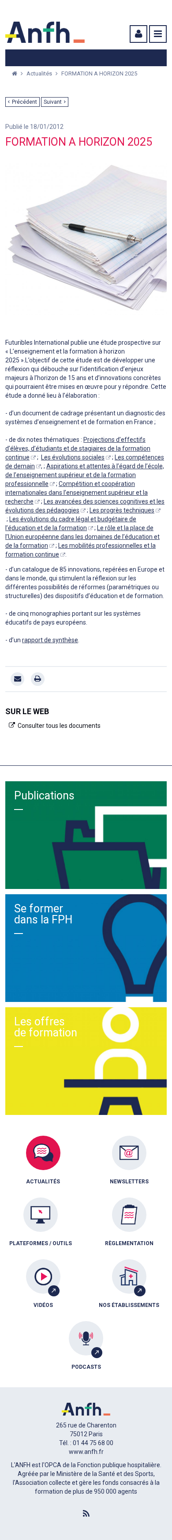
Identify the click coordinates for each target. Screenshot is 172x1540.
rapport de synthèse (50, 640)
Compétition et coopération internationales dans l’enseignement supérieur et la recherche (76, 492)
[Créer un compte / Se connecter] (137, 34)
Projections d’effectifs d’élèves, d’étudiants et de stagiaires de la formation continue (77, 448)
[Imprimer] (38, 679)
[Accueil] (45, 32)
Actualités (39, 73)
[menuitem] (43, 1166)
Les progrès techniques (122, 510)
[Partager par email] (17, 679)
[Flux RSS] (86, 1514)
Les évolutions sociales (73, 457)
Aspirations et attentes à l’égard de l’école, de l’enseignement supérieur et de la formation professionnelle (84, 475)
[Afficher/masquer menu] (158, 34)
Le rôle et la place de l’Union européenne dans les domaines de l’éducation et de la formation (82, 536)
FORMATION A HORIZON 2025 (99, 73)
